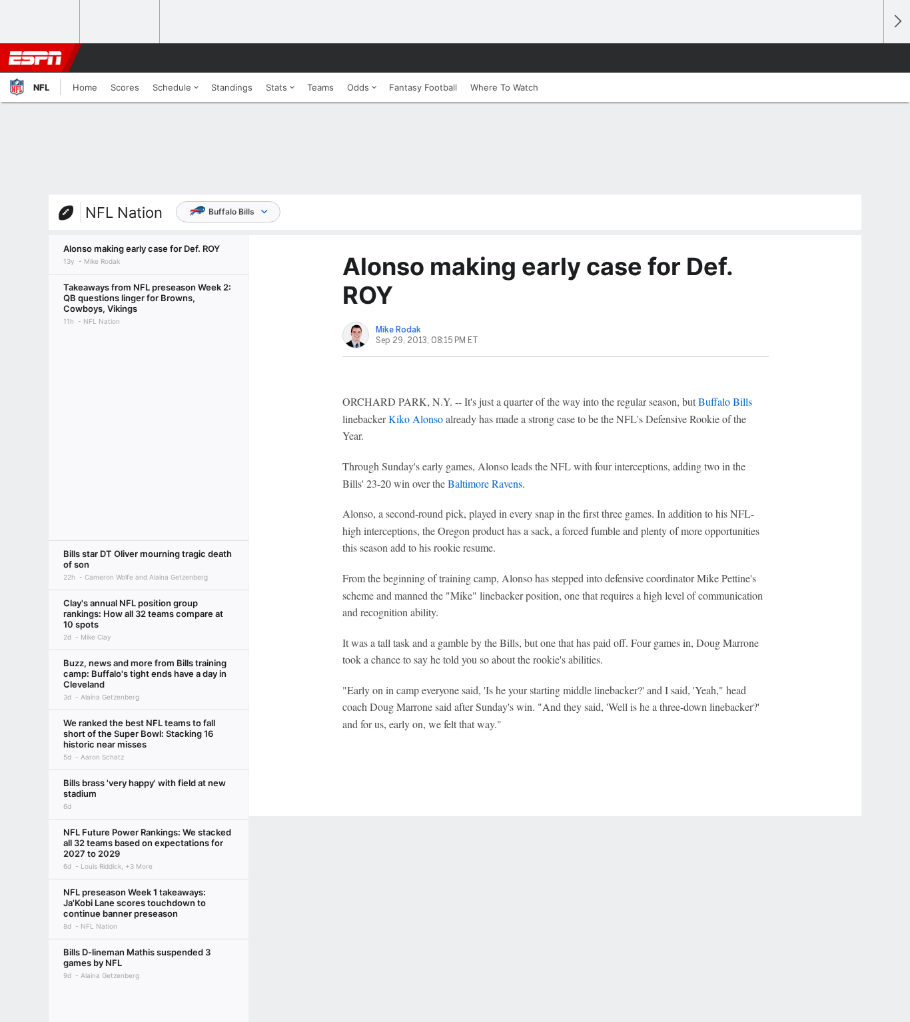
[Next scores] (896, 21)
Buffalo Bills (231, 212)
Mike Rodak (398, 329)
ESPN (35, 58)
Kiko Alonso (415, 419)
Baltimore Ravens (485, 483)
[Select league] (41, 22)
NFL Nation (124, 212)
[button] (867, 58)
